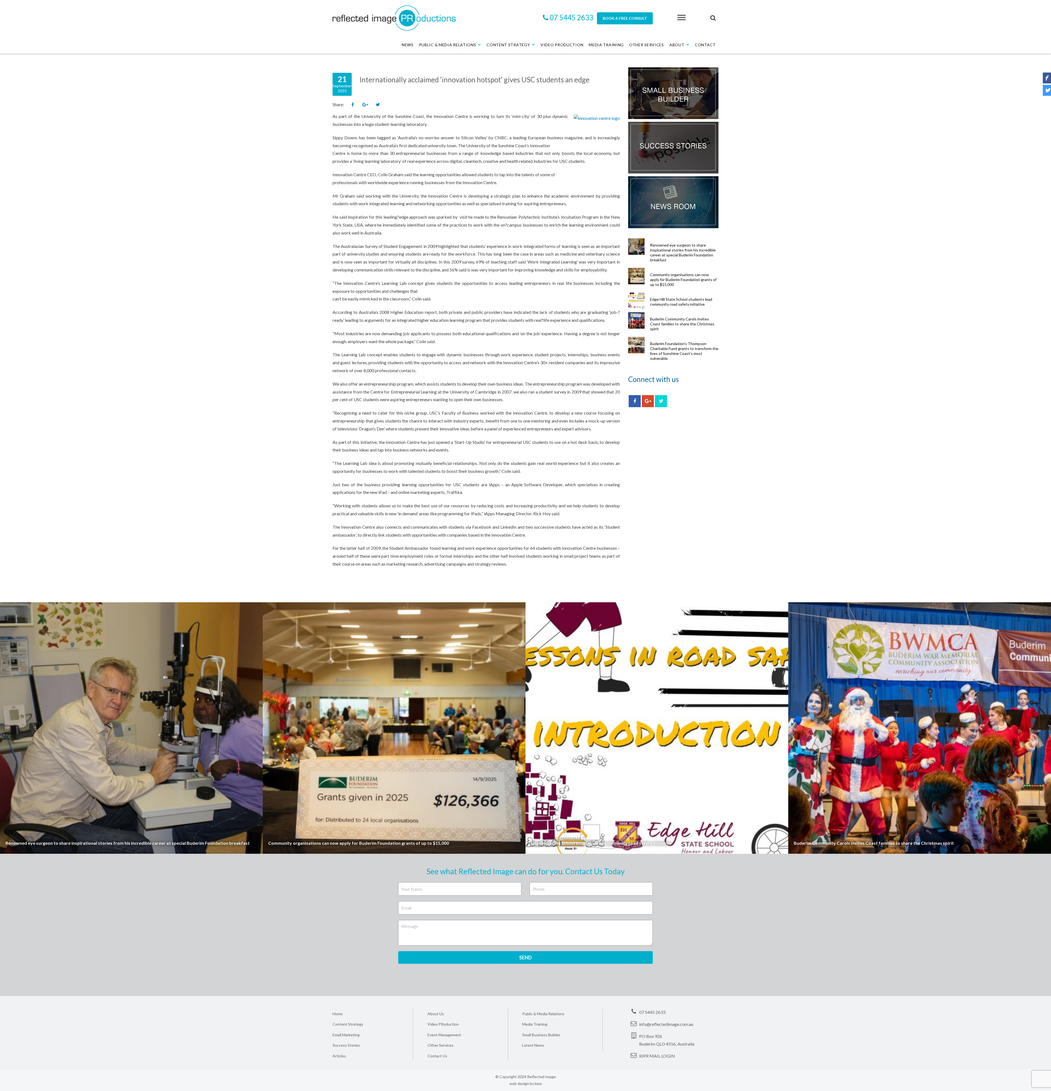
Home (338, 1013)
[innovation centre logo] (597, 118)
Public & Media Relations (447, 44)
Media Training (606, 44)
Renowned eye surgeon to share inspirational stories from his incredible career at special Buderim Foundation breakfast (683, 252)
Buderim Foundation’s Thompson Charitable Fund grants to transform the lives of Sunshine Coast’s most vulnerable (684, 351)
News (408, 44)
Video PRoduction (443, 1024)
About (677, 44)
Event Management (444, 1034)
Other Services (646, 44)
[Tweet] (378, 105)
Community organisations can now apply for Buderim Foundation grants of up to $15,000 (683, 279)
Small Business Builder (541, 1034)
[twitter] (661, 401)
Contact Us (437, 1056)
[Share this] (352, 105)
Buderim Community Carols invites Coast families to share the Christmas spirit (682, 324)
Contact (705, 44)
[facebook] (635, 401)
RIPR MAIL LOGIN (657, 1055)
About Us (436, 1013)
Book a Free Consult (625, 18)
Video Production (562, 44)
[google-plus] (648, 401)
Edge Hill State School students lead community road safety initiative (681, 301)
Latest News (533, 1045)
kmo (538, 1083)
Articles (339, 1056)
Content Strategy (508, 44)
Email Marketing (346, 1034)
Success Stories (346, 1045)
